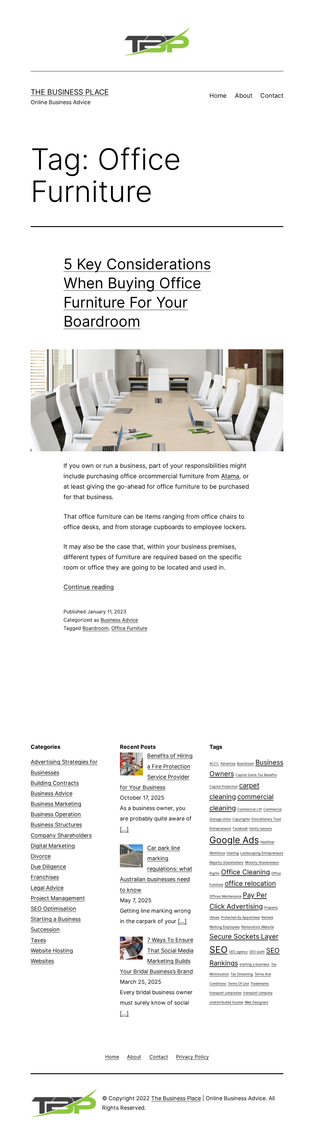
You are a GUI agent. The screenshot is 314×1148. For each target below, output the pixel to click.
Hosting (233, 853)
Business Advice (119, 620)
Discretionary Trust (266, 819)
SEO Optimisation (53, 908)
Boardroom (95, 628)
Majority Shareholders (226, 863)
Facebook (240, 829)
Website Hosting (52, 950)
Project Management (58, 898)
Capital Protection (223, 787)
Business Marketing (56, 804)
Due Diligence (48, 866)
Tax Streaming (242, 974)
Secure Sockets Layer (243, 936)
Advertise (228, 764)
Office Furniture (129, 628)
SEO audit (257, 952)
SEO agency (238, 952)
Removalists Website (257, 927)
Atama (230, 476)
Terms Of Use (238, 984)
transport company (258, 993)
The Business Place (70, 92)
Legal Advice (47, 888)
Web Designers (256, 1002)
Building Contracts (55, 783)
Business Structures (56, 824)
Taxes (38, 940)
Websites (42, 961)
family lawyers (260, 829)
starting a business (254, 964)
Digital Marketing (53, 846)
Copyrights (241, 819)
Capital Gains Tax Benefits (256, 775)
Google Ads (234, 840)
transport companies (225, 993)
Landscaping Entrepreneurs (261, 853)
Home (218, 95)
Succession (45, 929)
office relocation (250, 883)
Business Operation (56, 814)
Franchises (45, 877)
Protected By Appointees (240, 917)
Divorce (41, 856)
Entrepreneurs (220, 829)
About (243, 95)
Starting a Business (56, 919)
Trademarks (260, 984)
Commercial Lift (249, 809)
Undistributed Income (226, 1002)
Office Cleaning (245, 872)
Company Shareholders (61, 835)
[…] (124, 829)
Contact (271, 95)
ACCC (214, 764)
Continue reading (88, 587)
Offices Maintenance (225, 896)
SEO (218, 949)
